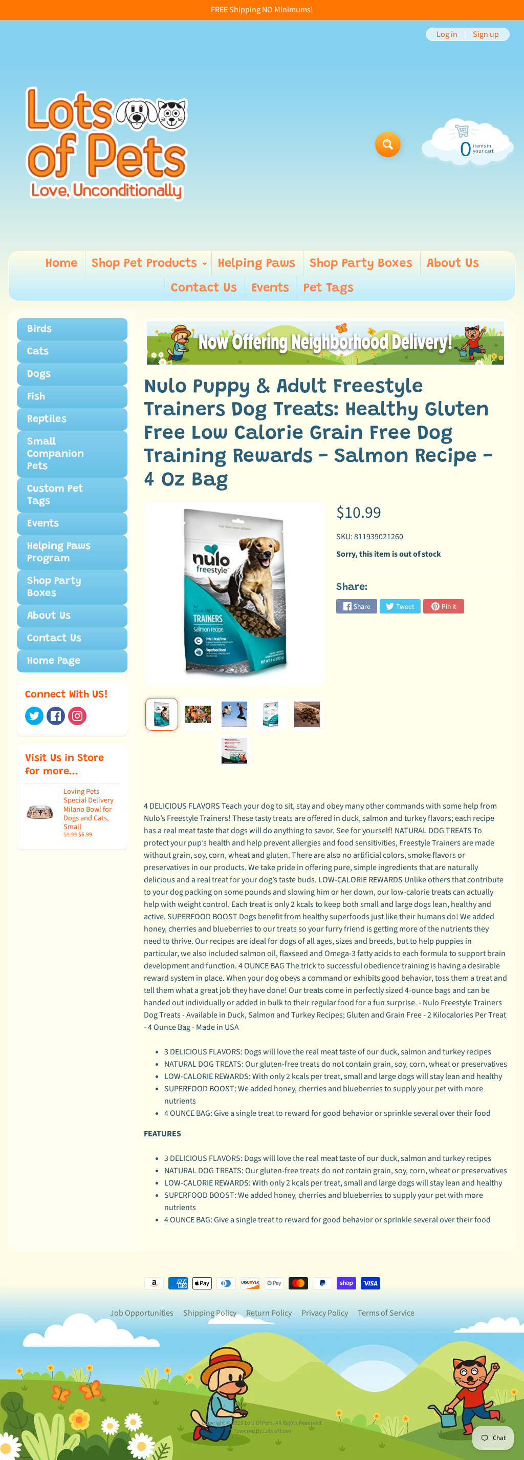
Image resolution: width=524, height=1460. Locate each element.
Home (61, 264)
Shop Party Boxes (361, 264)
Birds (39, 329)
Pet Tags (328, 288)
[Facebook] (56, 716)
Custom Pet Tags (55, 495)
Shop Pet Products (151, 267)
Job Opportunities (141, 1313)
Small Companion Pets (55, 454)
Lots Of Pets (259, 1423)
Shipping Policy (209, 1313)
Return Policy (269, 1313)
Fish (36, 397)
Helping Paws (256, 264)
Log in (446, 34)
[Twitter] (34, 716)
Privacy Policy (324, 1313)
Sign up (486, 34)
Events (270, 288)
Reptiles (47, 419)
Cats (38, 352)
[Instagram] (77, 716)
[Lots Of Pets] (106, 144)
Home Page (53, 661)
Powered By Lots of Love (262, 1431)
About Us (453, 264)
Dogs (39, 374)
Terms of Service (386, 1313)
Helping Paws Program (59, 552)
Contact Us (204, 288)
